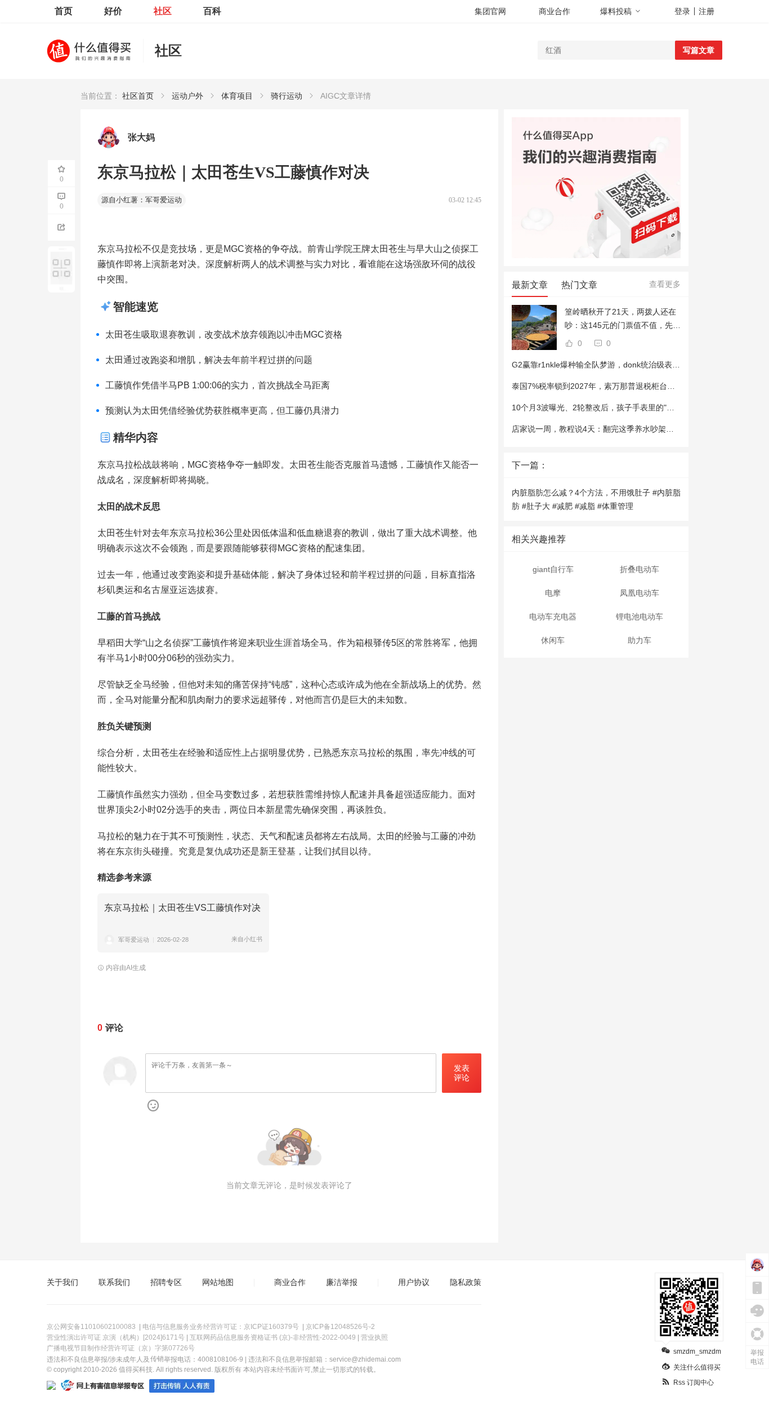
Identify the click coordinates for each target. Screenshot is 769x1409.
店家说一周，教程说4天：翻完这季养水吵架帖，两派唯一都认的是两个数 (640, 428)
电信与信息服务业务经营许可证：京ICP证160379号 (220, 1327)
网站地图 (218, 1282)
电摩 (553, 592)
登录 (682, 11)
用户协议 (414, 1282)
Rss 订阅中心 (693, 1382)
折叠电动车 (639, 569)
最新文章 (530, 285)
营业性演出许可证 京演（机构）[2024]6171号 (116, 1337)
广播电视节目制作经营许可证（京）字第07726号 (121, 1348)
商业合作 (554, 11)
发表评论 (462, 1073)
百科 (212, 11)
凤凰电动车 (639, 592)
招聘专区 (166, 1282)
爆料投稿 (616, 11)
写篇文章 (698, 50)
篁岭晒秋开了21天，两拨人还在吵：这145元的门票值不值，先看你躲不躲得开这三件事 (623, 319)
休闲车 (553, 640)
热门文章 (579, 285)
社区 (163, 11)
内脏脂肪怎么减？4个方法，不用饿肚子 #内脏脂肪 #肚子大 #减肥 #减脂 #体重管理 (596, 499)
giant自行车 (553, 569)
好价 (113, 11)
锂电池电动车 (639, 616)
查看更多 (665, 284)
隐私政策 (465, 1282)
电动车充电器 (552, 616)
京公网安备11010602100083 (91, 1327)
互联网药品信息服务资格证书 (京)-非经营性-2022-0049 (273, 1337)
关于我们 (62, 1282)
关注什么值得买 (697, 1367)
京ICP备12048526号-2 (340, 1327)
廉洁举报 (341, 1282)
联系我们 (114, 1282)
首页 (64, 11)
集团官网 (490, 11)
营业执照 (374, 1337)
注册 (706, 11)
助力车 (639, 640)
